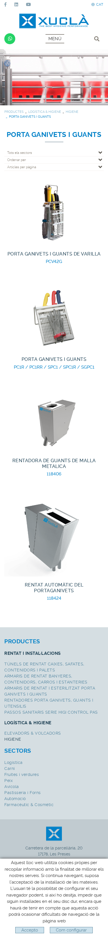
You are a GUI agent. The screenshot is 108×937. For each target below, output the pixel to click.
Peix (8, 780)
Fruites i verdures (21, 774)
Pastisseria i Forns (22, 792)
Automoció (15, 798)
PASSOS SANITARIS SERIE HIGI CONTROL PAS (51, 712)
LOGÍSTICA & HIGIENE (44, 112)
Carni (9, 768)
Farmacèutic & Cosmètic (29, 804)
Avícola (11, 786)
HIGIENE (72, 112)
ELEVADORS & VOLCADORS (32, 733)
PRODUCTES (14, 112)
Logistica (13, 762)
